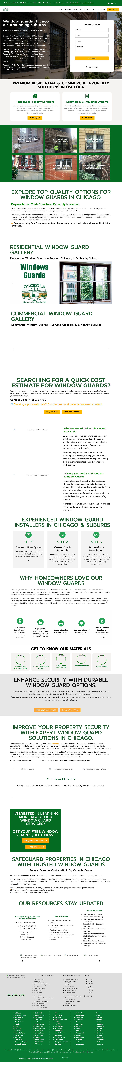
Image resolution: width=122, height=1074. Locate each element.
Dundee (17, 1024)
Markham (100, 1026)
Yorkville (99, 1013)
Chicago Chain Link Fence (93, 934)
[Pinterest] (16, 995)
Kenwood (79, 1017)
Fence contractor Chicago (93, 917)
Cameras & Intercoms (40, 1007)
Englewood (80, 1015)
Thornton (99, 1044)
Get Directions (25, 939)
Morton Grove (40, 1028)
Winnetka (58, 1015)
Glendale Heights (21, 1042)
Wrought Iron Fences (40, 983)
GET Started (92, 58)
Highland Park (40, 1015)
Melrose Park (39, 1026)
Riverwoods (39, 1031)
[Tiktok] (22, 995)
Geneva (78, 1022)
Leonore (99, 1037)
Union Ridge (39, 1039)
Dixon (98, 1022)
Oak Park (58, 1035)
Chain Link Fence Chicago (93, 941)
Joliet (78, 1028)
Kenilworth (39, 1017)
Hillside (78, 1031)
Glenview (18, 1040)
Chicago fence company (93, 914)
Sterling (79, 1026)
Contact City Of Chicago (29, 929)
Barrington (80, 1044)
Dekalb (99, 1035)
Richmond (79, 1024)
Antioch (78, 1042)
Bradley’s (99, 1017)
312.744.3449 (31, 926)
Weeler (99, 1028)
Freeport (99, 1024)
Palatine (79, 1040)
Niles (57, 1022)
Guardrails (37, 1000)
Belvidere (100, 1040)
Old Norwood (60, 1037)
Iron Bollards (38, 996)
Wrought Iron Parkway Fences (43, 998)
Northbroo (59, 1026)
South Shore (80, 1013)
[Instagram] (115, 3)
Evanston (18, 1031)
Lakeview (38, 1020)
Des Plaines (19, 1022)
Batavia (78, 1035)
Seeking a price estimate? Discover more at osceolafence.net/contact (58, 404)
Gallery (88, 9)
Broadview (80, 1037)
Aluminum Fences (39, 1003)
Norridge (58, 1024)
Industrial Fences (39, 1005)
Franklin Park (20, 1033)
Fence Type (78, 9)
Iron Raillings (38, 987)
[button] (12, 282)
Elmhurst (18, 1028)
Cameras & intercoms (71, 988)
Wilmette (58, 1013)
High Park (38, 1013)
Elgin (16, 1026)
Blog (103, 9)
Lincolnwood (39, 1024)
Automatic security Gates (42, 985)
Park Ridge (59, 1039)
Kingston (99, 1033)
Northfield (58, 1028)
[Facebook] (108, 3)
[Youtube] (112, 3)
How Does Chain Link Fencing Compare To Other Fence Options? (62, 937)
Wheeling (38, 1044)
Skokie (37, 1037)
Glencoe (18, 1037)
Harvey (99, 1031)
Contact (91, 988)
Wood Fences (38, 992)
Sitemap (88, 996)
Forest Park (19, 1035)
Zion (98, 1015)
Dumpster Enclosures (41, 1001)
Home (61, 9)
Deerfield (18, 1019)
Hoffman (99, 1042)
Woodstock (80, 1033)
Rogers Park (39, 1033)
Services (68, 9)
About (95, 9)
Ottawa (99, 1019)
